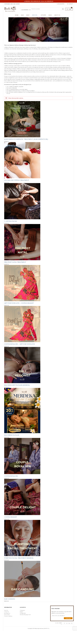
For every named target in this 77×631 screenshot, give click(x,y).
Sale (22, 15)
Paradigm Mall (23, 613)
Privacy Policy (7, 614)
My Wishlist (70, 3)
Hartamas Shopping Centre (25, 614)
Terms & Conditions (8, 616)
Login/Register (60, 3)
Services (34, 15)
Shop (27, 15)
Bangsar (21, 611)
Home (16, 15)
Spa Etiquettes (7, 613)
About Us (57, 15)
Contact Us (6, 611)
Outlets (43, 15)
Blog (50, 15)
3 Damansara (22, 610)
